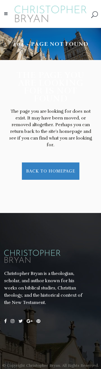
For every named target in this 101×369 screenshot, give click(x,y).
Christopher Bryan (43, 365)
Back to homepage (50, 171)
